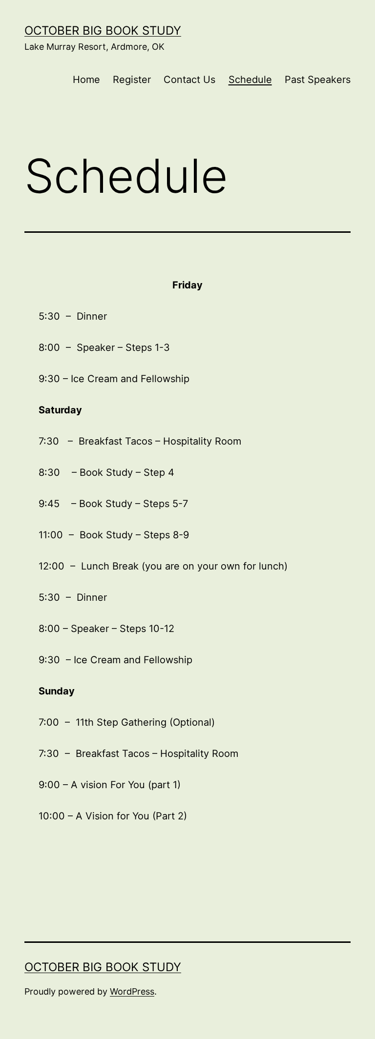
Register (132, 79)
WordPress (132, 991)
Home (86, 79)
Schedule (250, 79)
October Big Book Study (102, 30)
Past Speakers (318, 79)
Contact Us (189, 79)
